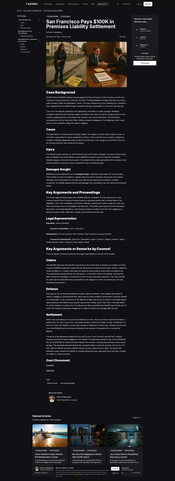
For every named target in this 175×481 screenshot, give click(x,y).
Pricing (85, 4)
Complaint (50, 365)
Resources (102, 4)
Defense (23, 47)
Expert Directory (73, 4)
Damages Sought (25, 28)
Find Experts (48, 4)
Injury (21, 25)
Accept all (115, 468)
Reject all (115, 473)
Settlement (23, 49)
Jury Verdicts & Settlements (32, 11)
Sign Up (148, 4)
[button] (139, 4)
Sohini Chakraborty (55, 32)
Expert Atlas (60, 4)
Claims (22, 44)
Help (92, 4)
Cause (22, 22)
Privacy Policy (78, 474)
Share (123, 36)
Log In (139, 4)
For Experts (126, 4)
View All (136, 418)
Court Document (25, 52)
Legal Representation (26, 36)
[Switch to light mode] (118, 4)
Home (19, 11)
